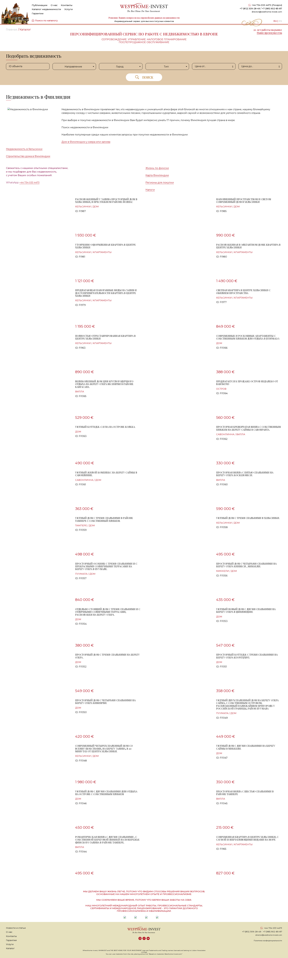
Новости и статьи (16, 928)
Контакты (66, 5)
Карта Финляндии (157, 175)
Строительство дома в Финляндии (28, 156)
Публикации (39, 5)
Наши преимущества (269, 32)
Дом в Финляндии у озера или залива (86, 141)
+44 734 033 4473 (29, 182)
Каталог (10, 948)
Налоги (150, 189)
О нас (54, 5)
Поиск (147, 77)
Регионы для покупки (160, 182)
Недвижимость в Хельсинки (24, 149)
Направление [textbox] (73, 66)
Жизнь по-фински (157, 168)
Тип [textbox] (166, 66)
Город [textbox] (120, 66)
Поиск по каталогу (46, 20)
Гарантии (38, 13)
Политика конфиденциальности (268, 941)
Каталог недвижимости (46, 9)
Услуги (68, 9)
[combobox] (74, 66)
